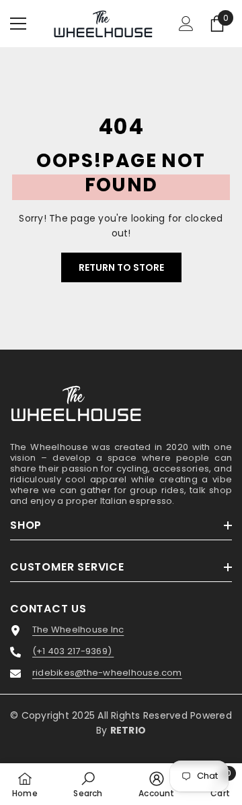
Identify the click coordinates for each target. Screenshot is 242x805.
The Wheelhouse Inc (78, 629)
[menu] (18, 23)
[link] (88, 784)
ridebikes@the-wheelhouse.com (107, 673)
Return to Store (121, 267)
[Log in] (186, 23)
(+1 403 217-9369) (73, 651)
